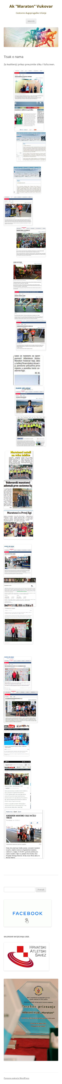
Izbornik (31, 21)
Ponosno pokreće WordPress (16, 1078)
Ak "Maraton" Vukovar (31, 6)
